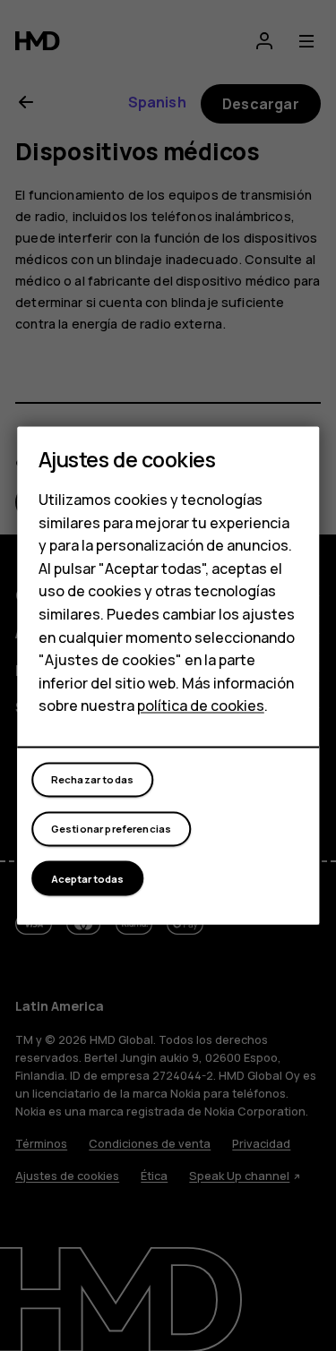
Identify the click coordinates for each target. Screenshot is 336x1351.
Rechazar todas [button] (92, 779)
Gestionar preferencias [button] (111, 828)
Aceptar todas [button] (87, 878)
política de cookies (200, 705)
